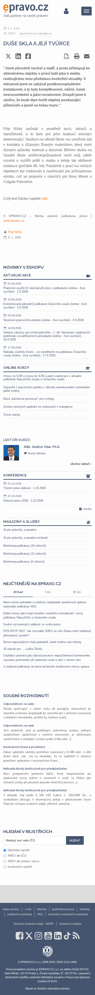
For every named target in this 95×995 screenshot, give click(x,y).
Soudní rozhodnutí (26, 695)
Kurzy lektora (36, 453)
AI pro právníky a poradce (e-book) (25, 537)
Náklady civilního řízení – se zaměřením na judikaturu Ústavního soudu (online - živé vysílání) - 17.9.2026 (44, 351)
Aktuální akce (17, 275)
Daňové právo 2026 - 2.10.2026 (23, 498)
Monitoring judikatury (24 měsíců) (24, 545)
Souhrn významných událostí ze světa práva (32, 624)
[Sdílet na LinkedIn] (18, 56)
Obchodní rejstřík (19, 850)
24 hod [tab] (18, 592)
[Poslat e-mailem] (86, 56)
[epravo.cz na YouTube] (48, 935)
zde (45, 198)
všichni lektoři (80, 464)
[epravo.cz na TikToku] (67, 935)
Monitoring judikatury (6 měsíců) (23, 561)
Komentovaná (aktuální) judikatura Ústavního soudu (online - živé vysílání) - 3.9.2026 (45, 303)
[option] (47, 453)
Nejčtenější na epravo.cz (32, 583)
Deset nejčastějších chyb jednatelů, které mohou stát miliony (42, 642)
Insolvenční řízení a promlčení (24, 747)
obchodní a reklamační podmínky (68, 914)
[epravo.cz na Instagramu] (38, 935)
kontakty (85, 909)
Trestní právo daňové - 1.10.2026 (24, 486)
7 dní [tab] (47, 592)
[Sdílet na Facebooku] (28, 56)
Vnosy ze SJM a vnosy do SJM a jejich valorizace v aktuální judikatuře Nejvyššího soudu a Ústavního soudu (42, 377)
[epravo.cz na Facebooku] (19, 935)
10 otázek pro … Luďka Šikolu (22, 649)
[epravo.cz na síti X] (28, 935)
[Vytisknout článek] (77, 56)
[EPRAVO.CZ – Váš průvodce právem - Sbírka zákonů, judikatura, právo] (25, 11)
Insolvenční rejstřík (20, 866)
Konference (15, 475)
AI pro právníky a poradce (19, 529)
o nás (28, 909)
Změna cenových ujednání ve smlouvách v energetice (37, 406)
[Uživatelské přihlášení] (66, 11)
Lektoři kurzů (16, 440)
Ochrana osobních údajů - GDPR (33, 923)
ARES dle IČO (17, 855)
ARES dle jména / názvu (23, 861)
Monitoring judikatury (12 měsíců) (24, 553)
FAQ (40, 914)
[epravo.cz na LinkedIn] (58, 935)
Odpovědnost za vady (18, 704)
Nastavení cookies (70, 923)
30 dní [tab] (77, 592)
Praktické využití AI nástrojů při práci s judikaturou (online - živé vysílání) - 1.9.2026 (44, 287)
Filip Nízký (15, 232)
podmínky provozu (63, 909)
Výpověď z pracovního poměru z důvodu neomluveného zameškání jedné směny (46, 389)
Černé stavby (11, 414)
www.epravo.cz (13, 220)
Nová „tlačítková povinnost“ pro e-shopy (28, 398)
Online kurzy (16, 368)
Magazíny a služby (21, 522)
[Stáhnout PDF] (67, 56)
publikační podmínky (19, 914)
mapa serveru (11, 909)
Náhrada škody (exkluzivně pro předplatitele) (35, 768)
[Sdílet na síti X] (8, 56)
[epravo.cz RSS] (76, 935)
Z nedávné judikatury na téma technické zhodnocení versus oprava (46, 666)
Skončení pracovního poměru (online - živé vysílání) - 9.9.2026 (43, 318)
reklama (42, 909)
